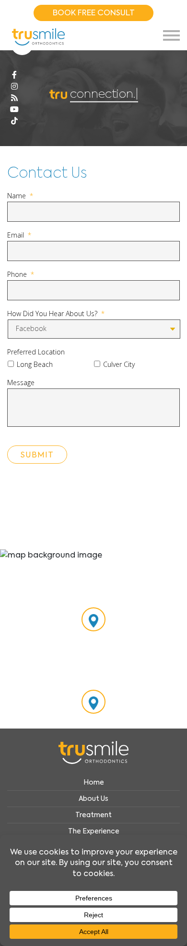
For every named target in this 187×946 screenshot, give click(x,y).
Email (19, 235)
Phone (20, 274)
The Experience (93, 831)
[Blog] (14, 98)
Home (93, 782)
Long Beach (35, 364)
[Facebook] (14, 75)
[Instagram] (14, 86)
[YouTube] (14, 109)
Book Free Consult (94, 13)
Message (21, 382)
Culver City (119, 364)
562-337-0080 (94, 680)
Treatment (93, 814)
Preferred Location (36, 352)
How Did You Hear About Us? (56, 313)
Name (20, 196)
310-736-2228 (94, 598)
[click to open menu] (171, 35)
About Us (93, 798)
